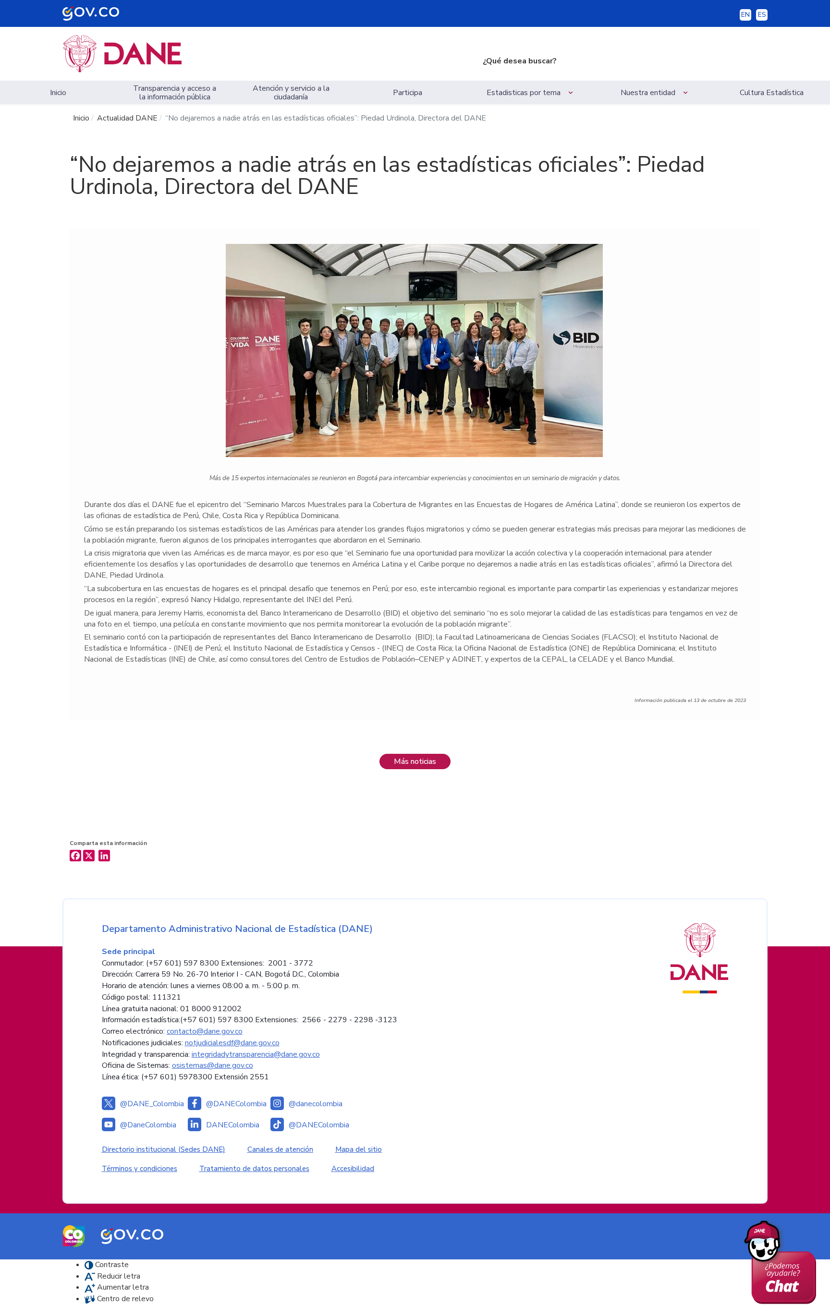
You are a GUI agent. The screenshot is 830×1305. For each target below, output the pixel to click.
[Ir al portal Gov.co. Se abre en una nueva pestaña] (132, 1235)
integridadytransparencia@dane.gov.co (256, 1054)
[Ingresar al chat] (783, 1260)
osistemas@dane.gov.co (212, 1065)
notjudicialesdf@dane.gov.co (232, 1043)
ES (762, 14)
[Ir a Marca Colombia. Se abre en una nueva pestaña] (73, 1235)
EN (745, 14)
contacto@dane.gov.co (205, 1031)
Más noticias (415, 761)
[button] (531, 92)
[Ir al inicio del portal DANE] (264, 54)
